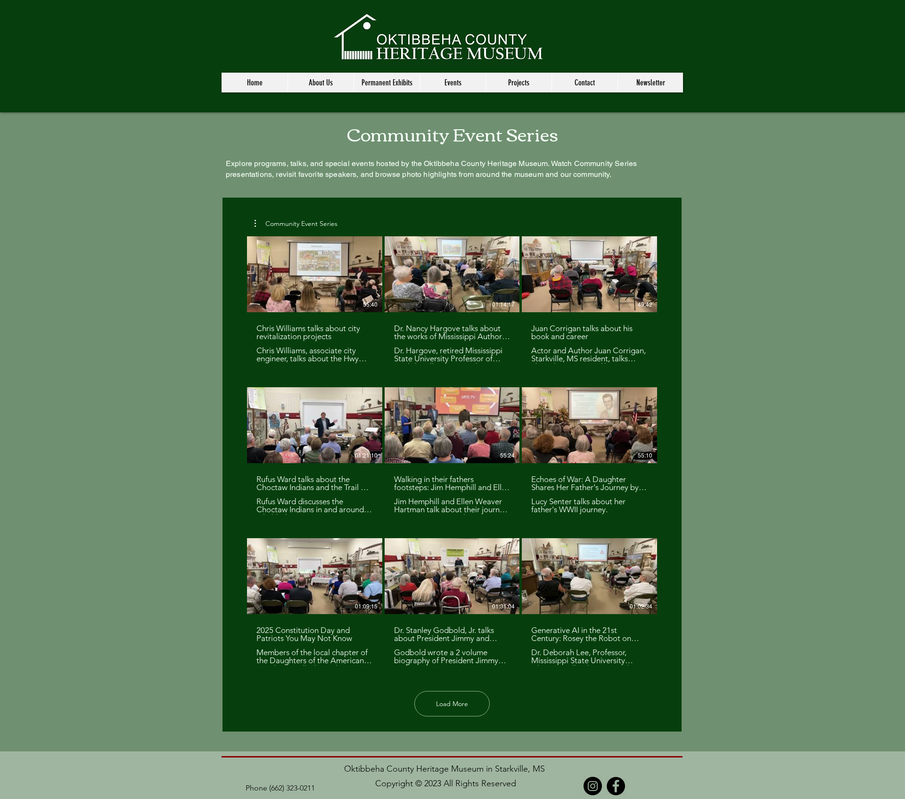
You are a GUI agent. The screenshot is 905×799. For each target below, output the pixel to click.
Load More (452, 703)
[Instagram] (593, 786)
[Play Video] (314, 274)
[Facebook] (616, 786)
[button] (321, 82)
